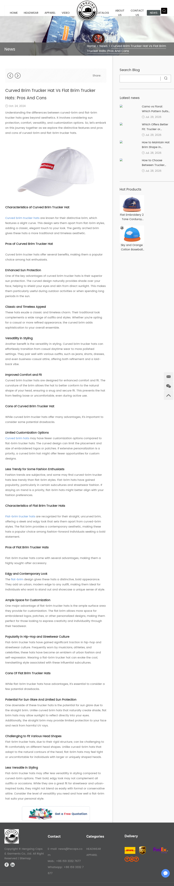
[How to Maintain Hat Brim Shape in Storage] (130, 142)
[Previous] (11, 75)
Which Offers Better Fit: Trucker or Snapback (155, 127)
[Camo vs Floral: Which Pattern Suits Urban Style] (130, 106)
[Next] (18, 75)
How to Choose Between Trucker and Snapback (153, 162)
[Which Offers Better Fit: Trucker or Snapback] (130, 124)
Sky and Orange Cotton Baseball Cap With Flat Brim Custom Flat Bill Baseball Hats (131, 247)
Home (14, 13)
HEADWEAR (31, 13)
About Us (119, 12)
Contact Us (137, 12)
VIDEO (66, 13)
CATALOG (102, 13)
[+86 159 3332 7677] (168, 376)
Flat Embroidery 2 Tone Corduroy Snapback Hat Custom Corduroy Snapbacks (132, 217)
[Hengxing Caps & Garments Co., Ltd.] (87, 10)
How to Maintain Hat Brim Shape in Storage (156, 145)
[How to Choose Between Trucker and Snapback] (130, 160)
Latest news (130, 98)
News (153, 13)
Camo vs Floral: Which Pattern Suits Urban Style (155, 109)
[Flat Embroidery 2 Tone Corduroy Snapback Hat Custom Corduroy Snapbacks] (132, 204)
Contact (54, 837)
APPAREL (50, 13)
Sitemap (25, 858)
